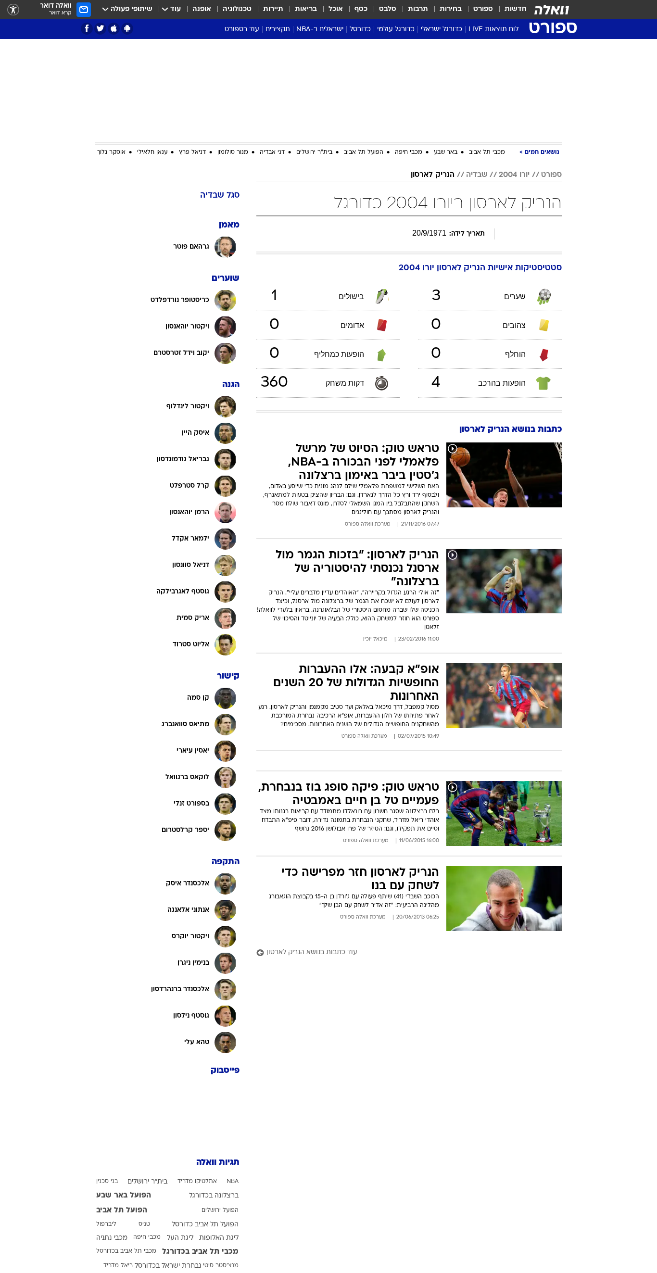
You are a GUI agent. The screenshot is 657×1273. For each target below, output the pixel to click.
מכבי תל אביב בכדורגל (200, 1252)
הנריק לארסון (433, 175)
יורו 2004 (514, 175)
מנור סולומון (232, 152)
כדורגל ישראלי (441, 29)
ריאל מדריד (118, 1266)
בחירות (451, 9)
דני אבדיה (272, 152)
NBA (233, 1182)
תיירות (273, 9)
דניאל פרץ (192, 152)
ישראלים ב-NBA (319, 29)
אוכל (335, 9)
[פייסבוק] (87, 29)
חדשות (516, 9)
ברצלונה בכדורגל (214, 1196)
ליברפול (106, 1224)
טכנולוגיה (237, 9)
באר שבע (445, 152)
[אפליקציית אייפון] (114, 29)
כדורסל (360, 29)
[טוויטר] (100, 29)
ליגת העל (180, 1238)
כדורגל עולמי (396, 29)
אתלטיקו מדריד (197, 1182)
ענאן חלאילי (152, 152)
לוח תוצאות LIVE (493, 29)
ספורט (483, 9)
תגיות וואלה (218, 1163)
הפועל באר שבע (123, 1195)
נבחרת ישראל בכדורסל (168, 1266)
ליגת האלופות (219, 1238)
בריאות (306, 9)
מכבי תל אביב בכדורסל (126, 1251)
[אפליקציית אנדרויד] (127, 29)
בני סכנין (107, 1182)
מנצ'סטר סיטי (221, 1266)
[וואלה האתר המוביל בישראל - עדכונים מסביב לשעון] (551, 9)
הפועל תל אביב (363, 152)
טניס (144, 1224)
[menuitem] (510, 9)
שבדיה (476, 175)
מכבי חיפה (408, 152)
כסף (360, 9)
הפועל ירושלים (220, 1210)
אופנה (201, 9)
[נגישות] (13, 10)
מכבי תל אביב (487, 152)
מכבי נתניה (111, 1238)
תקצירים (277, 29)
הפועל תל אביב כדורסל (205, 1225)
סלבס (387, 9)
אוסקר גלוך (111, 152)
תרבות (418, 9)
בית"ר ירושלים (314, 152)
